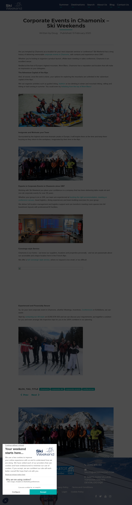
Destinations (78, 4)
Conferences (87, 310)
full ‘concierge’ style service (38, 260)
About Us (102, 4)
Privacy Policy (61, 487)
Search (91, 4)
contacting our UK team (34, 317)
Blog (112, 4)
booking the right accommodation (83, 197)
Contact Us (123, 4)
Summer (64, 4)
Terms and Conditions (82, 487)
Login (64, 492)
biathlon (62, 84)
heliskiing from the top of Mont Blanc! (76, 86)
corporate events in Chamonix (57, 54)
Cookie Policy (77, 492)
